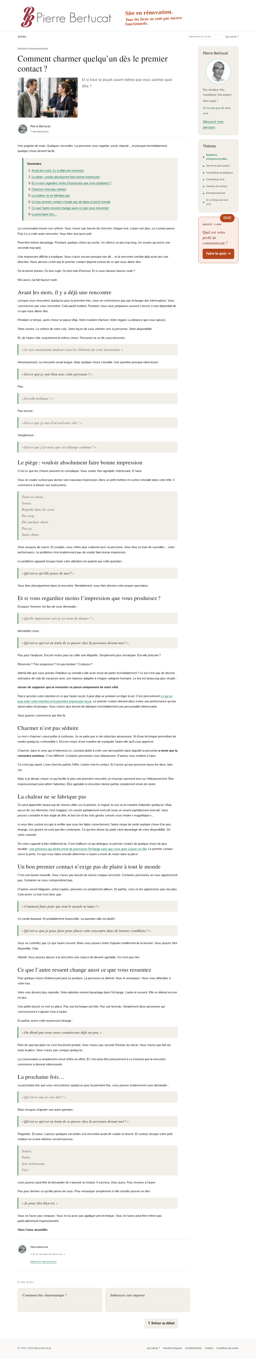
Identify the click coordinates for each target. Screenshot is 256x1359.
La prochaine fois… (44, 214)
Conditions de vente (227, 1348)
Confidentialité (193, 1348)
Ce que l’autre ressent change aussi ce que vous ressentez (70, 208)
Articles (22, 36)
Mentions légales (172, 1348)
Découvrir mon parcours (43, 1261)
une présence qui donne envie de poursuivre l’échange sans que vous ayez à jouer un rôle (88, 849)
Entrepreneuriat (215, 193)
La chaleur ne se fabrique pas (51, 195)
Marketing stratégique (219, 172)
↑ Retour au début (161, 1323)
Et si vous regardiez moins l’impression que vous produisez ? (71, 183)
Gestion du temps (216, 186)
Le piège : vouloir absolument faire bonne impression (66, 177)
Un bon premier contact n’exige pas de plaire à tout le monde (71, 201)
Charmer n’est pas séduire (49, 189)
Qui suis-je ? (231, 36)
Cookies (209, 1348)
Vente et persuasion (218, 165)
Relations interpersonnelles (33, 48)
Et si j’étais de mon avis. (217, 202)
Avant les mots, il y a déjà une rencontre (58, 170)
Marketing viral (215, 179)
